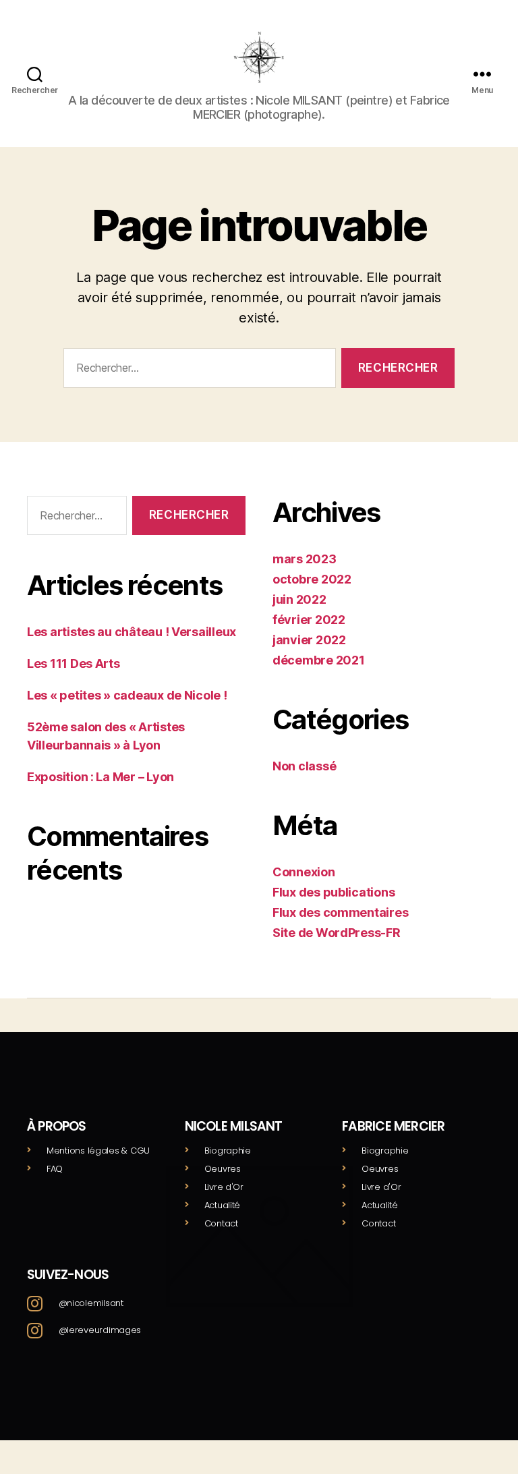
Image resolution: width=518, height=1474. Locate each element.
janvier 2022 (309, 640)
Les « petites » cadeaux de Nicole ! (127, 695)
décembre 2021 (318, 660)
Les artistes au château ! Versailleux (131, 632)
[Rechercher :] (197, 370)
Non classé (304, 766)
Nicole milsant (234, 1126)
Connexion (303, 872)
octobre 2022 (311, 579)
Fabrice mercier (393, 1126)
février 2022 (308, 620)
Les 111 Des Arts (73, 663)
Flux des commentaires (340, 912)
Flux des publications (333, 892)
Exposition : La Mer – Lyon (100, 777)
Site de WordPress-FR (336, 933)
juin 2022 (299, 599)
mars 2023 (304, 559)
